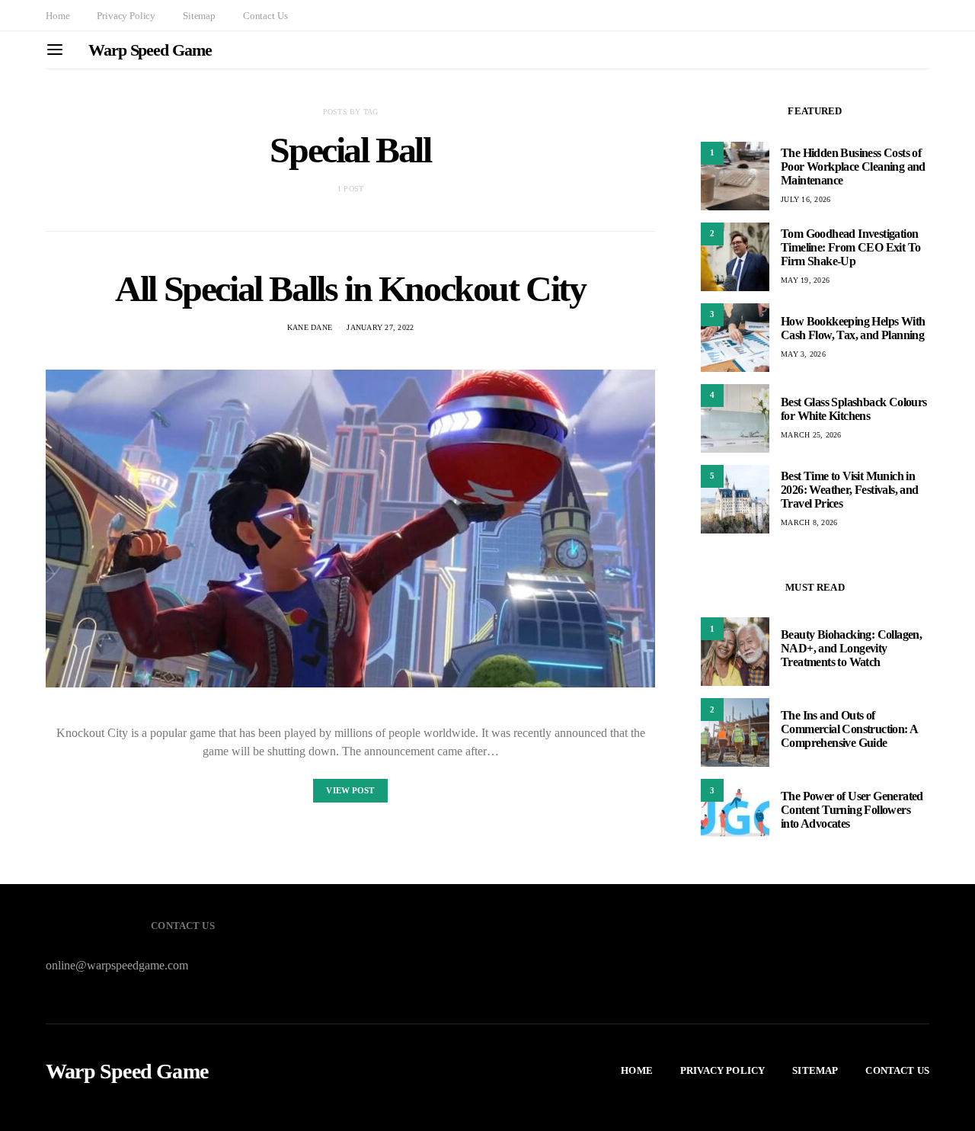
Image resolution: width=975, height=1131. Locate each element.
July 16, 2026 (805, 199)
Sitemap (199, 15)
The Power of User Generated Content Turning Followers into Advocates (852, 810)
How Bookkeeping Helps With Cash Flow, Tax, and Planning (853, 328)
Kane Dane (309, 327)
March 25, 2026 (811, 435)
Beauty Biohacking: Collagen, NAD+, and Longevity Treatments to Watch (851, 648)
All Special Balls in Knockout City (350, 288)
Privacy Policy (126, 15)
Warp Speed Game (150, 49)
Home (57, 15)
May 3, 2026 (803, 354)
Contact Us (265, 15)
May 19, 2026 (805, 280)
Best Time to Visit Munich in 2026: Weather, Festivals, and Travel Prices (850, 489)
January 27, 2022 (380, 327)
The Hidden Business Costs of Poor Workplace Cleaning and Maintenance (853, 166)
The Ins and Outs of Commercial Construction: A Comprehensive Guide (849, 729)
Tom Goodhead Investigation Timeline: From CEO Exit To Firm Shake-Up (850, 247)
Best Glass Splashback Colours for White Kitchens (854, 409)
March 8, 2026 (809, 522)
